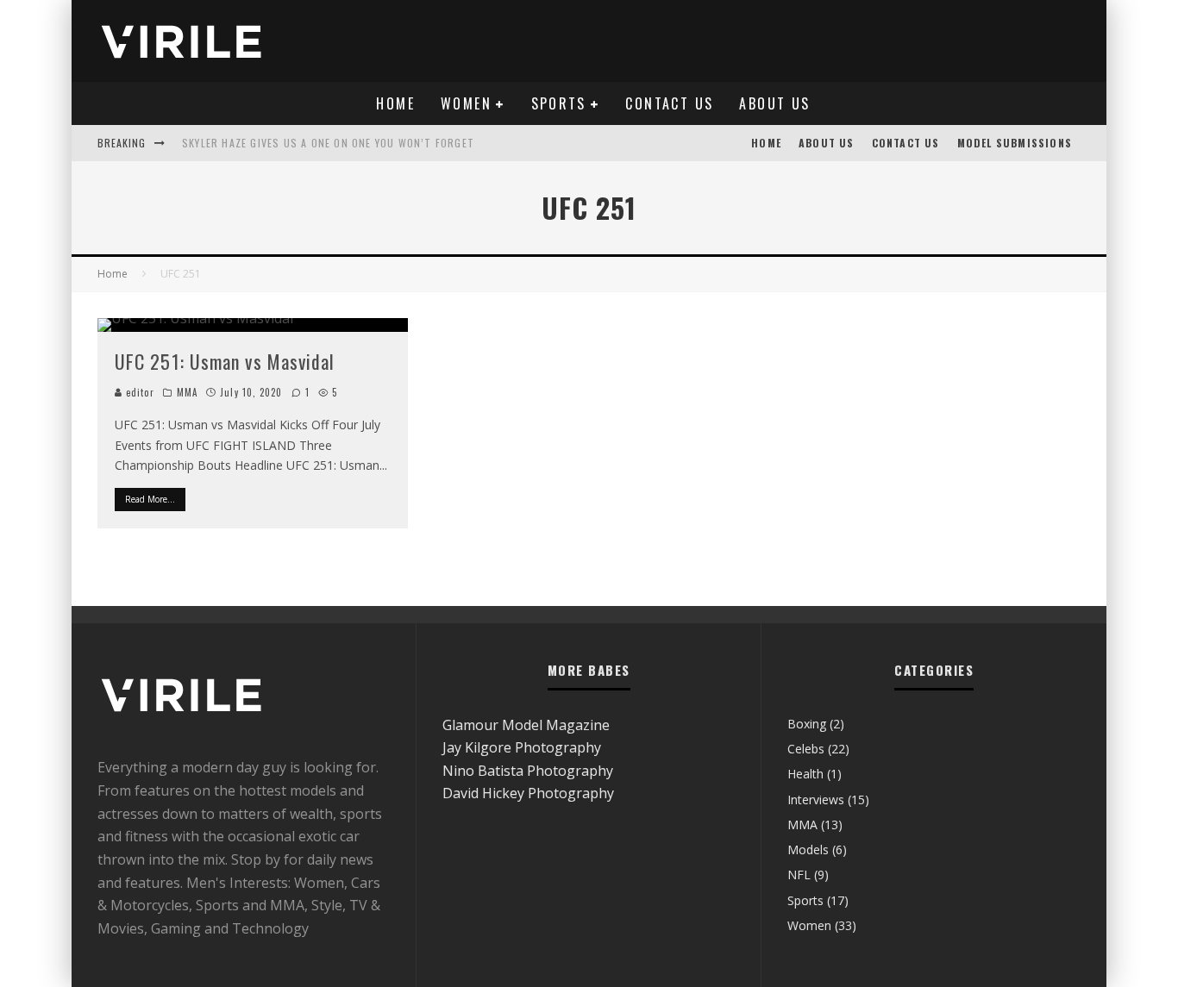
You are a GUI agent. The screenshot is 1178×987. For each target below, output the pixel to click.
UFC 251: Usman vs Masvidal (225, 361)
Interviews (815, 799)
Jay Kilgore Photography (521, 747)
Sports (558, 103)
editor (138, 392)
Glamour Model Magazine (526, 724)
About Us (774, 103)
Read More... (150, 499)
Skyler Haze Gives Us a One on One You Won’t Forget (328, 142)
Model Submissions (1014, 142)
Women (466, 103)
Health (805, 773)
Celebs (805, 748)
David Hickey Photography (528, 793)
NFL (799, 874)
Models (808, 849)
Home (395, 103)
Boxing (806, 723)
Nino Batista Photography (527, 770)
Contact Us (669, 103)
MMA (187, 392)
